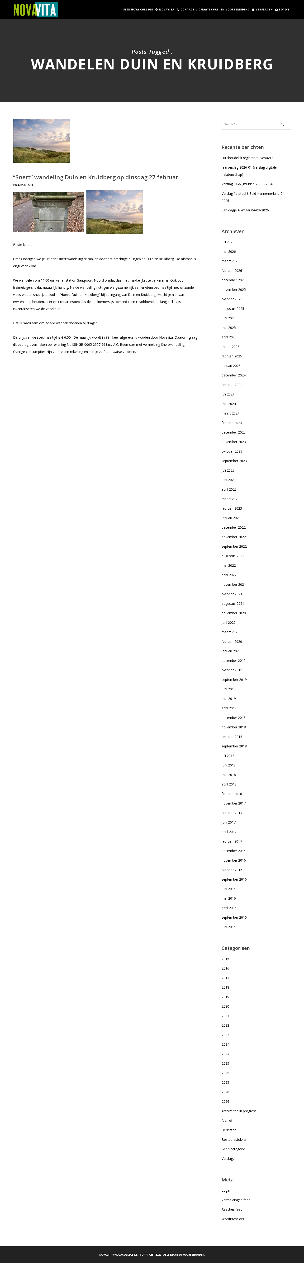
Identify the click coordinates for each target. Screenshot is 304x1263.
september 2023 (234, 460)
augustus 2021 (233, 603)
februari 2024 (232, 422)
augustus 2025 (233, 308)
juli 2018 (228, 755)
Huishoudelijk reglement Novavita (247, 158)
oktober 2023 (232, 451)
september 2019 (234, 679)
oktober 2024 (232, 384)
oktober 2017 (232, 812)
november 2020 (234, 613)
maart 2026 (230, 261)
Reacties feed (232, 1209)
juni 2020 (229, 622)
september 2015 (234, 917)
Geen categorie (233, 1149)
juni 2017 (229, 822)
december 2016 (234, 851)
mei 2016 (229, 898)
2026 (225, 1092)
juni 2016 (229, 889)
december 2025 (234, 280)
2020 (225, 1006)
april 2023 (229, 489)
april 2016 (229, 908)
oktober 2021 (232, 594)
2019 (225, 997)
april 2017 (229, 831)
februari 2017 (232, 841)
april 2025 (229, 337)
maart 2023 (230, 499)
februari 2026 (232, 270)
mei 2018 (229, 774)
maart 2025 (230, 346)
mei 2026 (229, 251)
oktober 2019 (232, 670)
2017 (225, 977)
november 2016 (234, 860)
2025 (225, 1063)
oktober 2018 (232, 736)
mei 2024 (229, 403)
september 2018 (234, 746)
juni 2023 (229, 480)
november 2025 (234, 289)
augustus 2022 (233, 556)
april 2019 (229, 708)
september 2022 (234, 546)
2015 (225, 958)
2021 (225, 1016)
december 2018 (234, 717)
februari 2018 (232, 793)
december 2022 (234, 527)
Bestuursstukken (234, 1139)
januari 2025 (231, 365)
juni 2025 (229, 318)
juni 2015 (229, 927)
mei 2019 (229, 698)
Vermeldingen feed (236, 1200)
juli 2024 (228, 394)
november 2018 (234, 727)
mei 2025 (229, 327)
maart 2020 (230, 632)
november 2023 (234, 441)
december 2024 (234, 375)
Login (226, 1190)
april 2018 (229, 784)
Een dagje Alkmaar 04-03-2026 (245, 210)
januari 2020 (231, 651)
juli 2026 (228, 242)
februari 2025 (232, 356)
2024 (225, 1044)
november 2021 (234, 584)
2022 (225, 1025)
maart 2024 (230, 413)
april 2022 (229, 575)
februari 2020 (232, 641)
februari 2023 (232, 508)
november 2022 (234, 537)
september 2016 (234, 879)
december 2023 (234, 432)
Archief (227, 1120)
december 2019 (234, 660)
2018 (225, 987)
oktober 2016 (232, 870)
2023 (225, 1035)
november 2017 (234, 803)
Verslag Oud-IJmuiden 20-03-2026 (247, 184)
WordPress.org (233, 1219)
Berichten (229, 1130)
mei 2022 (229, 565)
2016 (225, 968)
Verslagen (229, 1158)
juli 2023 (228, 470)
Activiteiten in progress (239, 1111)
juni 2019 (229, 689)
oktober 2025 (232, 299)
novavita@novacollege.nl (118, 1254)
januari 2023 (231, 518)
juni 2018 (229, 765)
